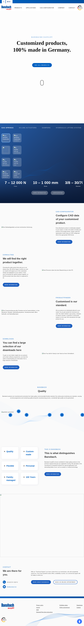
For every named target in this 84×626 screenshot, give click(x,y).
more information (64, 241)
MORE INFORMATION (39, 192)
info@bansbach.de (11, 587)
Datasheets (80, 605)
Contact (72, 7)
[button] (79, 621)
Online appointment (64, 607)
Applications (31, 7)
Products (18, 7)
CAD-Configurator (47, 7)
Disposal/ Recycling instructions (44, 612)
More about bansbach (41, 582)
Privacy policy (39, 605)
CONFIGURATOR (58, 192)
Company (61, 7)
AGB (37, 609)
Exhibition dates (63, 605)
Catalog (79, 607)
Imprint (38, 607)
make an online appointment (65, 582)
